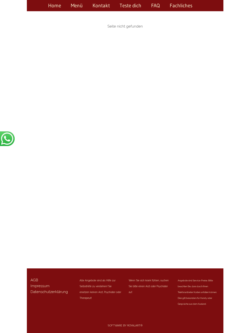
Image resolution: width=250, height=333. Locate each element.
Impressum (40, 286)
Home (54, 5)
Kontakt (101, 5)
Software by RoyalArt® (125, 325)
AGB (34, 280)
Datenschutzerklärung (49, 292)
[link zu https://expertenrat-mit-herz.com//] (202, 5)
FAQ (155, 5)
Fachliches (181, 5)
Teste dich (130, 5)
